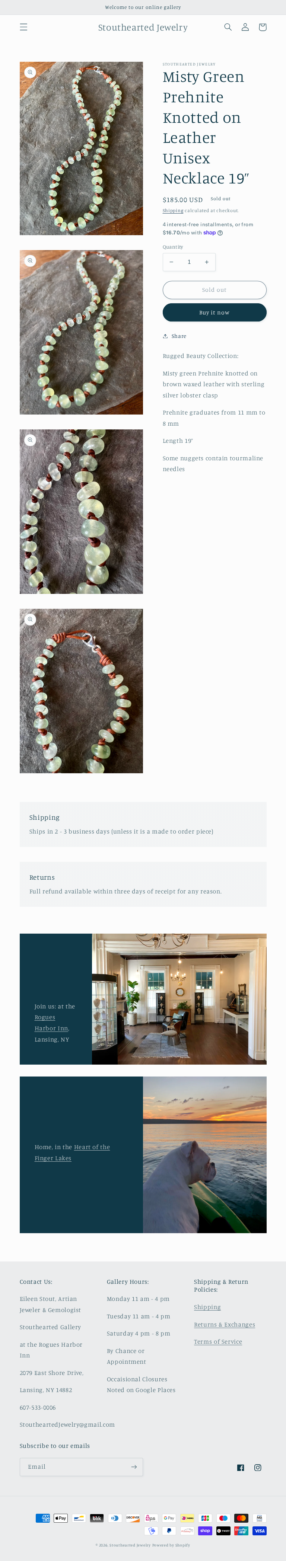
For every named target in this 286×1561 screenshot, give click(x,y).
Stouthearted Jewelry (130, 1545)
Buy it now (214, 312)
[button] (23, 27)
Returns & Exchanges (224, 1324)
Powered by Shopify (171, 1545)
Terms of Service (218, 1341)
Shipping (173, 210)
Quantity (173, 247)
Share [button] (179, 336)
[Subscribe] (134, 1467)
